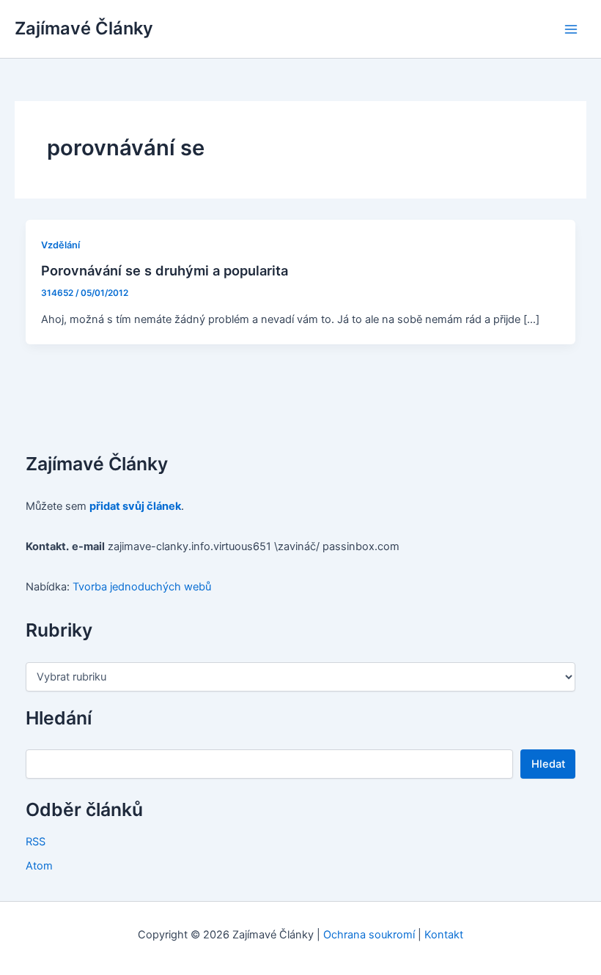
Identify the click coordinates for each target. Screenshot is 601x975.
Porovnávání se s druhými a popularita (164, 270)
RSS (35, 841)
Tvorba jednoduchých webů (142, 586)
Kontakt (443, 934)
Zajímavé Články (84, 28)
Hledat (548, 764)
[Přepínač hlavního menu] (571, 29)
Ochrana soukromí (369, 934)
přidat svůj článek (135, 506)
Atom (39, 865)
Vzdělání (60, 245)
